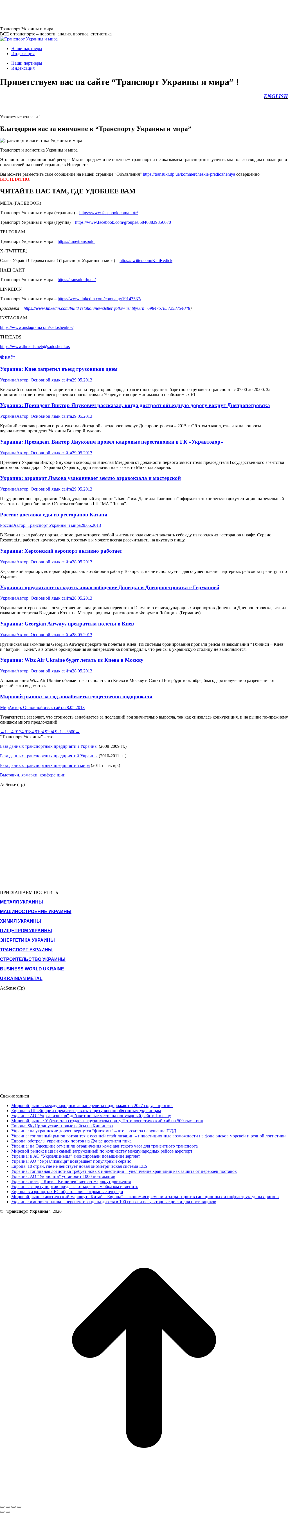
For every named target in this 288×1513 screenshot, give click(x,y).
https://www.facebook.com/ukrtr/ (108, 212)
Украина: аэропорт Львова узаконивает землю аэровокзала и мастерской (90, 478)
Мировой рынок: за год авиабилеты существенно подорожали (76, 696)
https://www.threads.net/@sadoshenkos (35, 346)
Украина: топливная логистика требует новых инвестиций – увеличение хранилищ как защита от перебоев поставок (124, 1171)
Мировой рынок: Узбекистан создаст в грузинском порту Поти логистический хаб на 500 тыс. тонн (107, 1120)
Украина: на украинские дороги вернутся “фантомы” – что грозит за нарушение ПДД (93, 1130)
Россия (6, 525)
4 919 (37, 731)
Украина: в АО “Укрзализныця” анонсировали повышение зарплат (75, 1156)
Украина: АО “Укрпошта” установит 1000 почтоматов (63, 1176)
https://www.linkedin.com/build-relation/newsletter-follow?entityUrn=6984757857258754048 (107, 308)
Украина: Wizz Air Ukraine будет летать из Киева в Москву (71, 660)
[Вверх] (144, 1500)
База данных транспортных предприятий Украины (49, 746)
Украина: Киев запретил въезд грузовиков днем (59, 369)
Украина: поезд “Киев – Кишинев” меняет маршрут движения (71, 1181)
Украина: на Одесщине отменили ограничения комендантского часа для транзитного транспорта (104, 1146)
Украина (8, 380)
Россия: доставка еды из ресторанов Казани (53, 515)
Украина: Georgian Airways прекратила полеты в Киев (67, 624)
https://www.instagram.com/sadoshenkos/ (36, 327)
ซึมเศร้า (7, 357)
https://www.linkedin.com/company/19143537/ (99, 298)
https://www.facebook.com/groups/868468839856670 (123, 222)
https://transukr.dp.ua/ (77, 279)
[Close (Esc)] (2, 1507)
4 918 (26, 731)
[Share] (8, 1507)
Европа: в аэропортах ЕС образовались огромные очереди (67, 1191)
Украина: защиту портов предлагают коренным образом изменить (74, 1186)
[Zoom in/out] (19, 1507)
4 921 (57, 731)
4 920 (47, 731)
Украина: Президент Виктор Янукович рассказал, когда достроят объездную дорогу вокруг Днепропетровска (135, 405)
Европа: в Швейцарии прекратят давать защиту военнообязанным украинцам (86, 1110)
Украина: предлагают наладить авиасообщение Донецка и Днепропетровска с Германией (109, 587)
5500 (70, 731)
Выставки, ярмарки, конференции (33, 775)
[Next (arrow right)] (8, 1512)
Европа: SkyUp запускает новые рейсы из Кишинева (62, 1125)
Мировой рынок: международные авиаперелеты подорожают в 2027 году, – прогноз (92, 1105)
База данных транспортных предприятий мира (45, 765)
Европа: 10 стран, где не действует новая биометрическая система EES (79, 1166)
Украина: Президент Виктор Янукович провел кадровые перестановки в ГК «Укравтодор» (111, 442)
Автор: (44, 380)
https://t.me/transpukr (76, 241)
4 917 (16, 731)
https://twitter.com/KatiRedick (146, 260)
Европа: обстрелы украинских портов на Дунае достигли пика (71, 1141)
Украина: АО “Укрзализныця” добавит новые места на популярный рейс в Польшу (91, 1115)
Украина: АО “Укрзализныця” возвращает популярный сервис (71, 1161)
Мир (4, 707)
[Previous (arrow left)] (2, 1512)
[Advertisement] (102, 12)
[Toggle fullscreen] (13, 1507)
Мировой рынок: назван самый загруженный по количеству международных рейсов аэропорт (101, 1151)
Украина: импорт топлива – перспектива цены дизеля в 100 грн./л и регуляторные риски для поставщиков (113, 1201)
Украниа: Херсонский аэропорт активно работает (61, 551)
